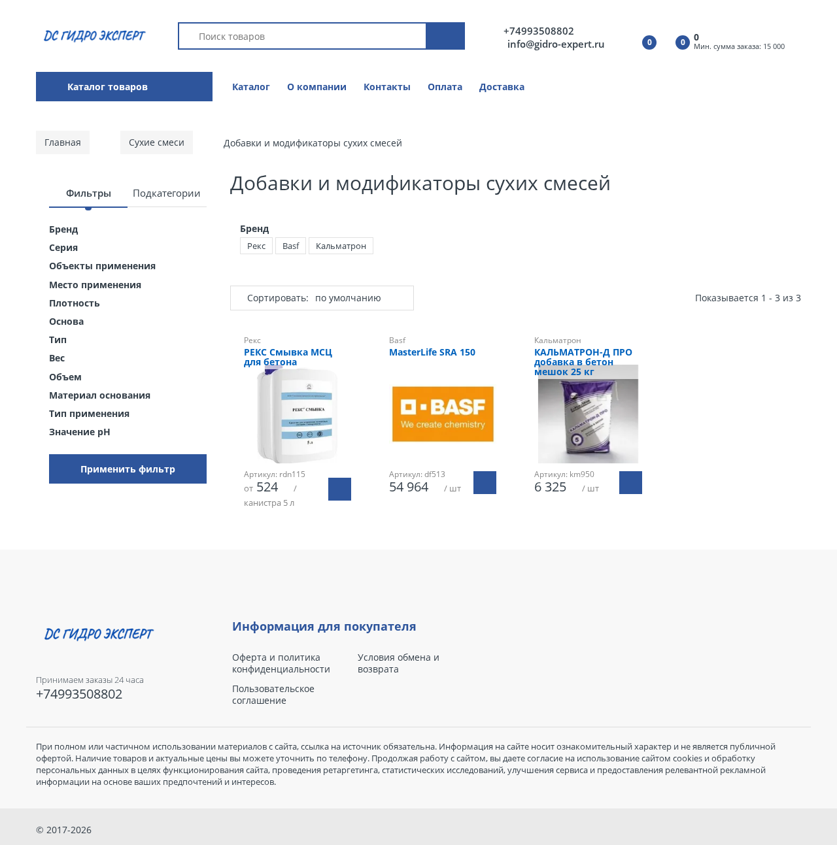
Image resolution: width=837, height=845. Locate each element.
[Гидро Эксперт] (92, 35)
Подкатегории (167, 192)
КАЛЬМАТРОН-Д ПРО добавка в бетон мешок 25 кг (583, 362)
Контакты (387, 86)
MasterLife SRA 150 (432, 352)
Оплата (445, 86)
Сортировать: (278, 297)
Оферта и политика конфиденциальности (281, 663)
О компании (317, 86)
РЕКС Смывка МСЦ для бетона (288, 357)
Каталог (251, 86)
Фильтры (88, 192)
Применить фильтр (127, 469)
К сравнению (303, 549)
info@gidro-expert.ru (556, 43)
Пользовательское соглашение (273, 694)
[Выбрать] (339, 489)
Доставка (501, 86)
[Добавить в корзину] (484, 482)
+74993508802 (539, 31)
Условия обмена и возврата (398, 663)
